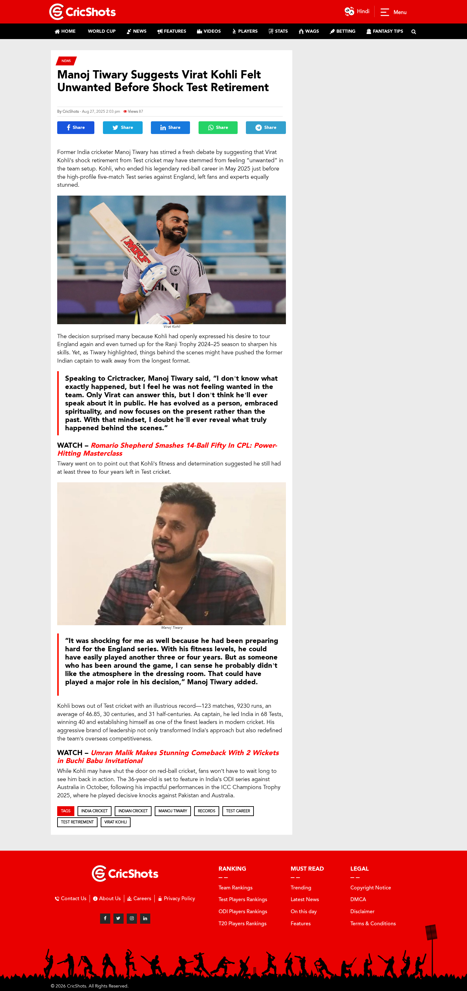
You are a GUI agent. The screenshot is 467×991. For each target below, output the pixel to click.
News (66, 61)
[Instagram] (132, 919)
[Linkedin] (145, 919)
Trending (301, 887)
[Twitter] (118, 919)
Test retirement (77, 822)
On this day (304, 911)
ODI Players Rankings (243, 911)
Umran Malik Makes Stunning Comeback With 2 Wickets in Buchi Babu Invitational (168, 756)
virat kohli (116, 822)
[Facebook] (105, 919)
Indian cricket (133, 811)
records (206, 811)
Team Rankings (236, 887)
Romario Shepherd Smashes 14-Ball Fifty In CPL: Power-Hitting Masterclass (167, 449)
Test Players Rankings (243, 899)
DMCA (358, 899)
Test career (238, 811)
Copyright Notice (370, 887)
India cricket (94, 811)
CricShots (71, 111)
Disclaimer (362, 911)
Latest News (305, 899)
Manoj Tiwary (173, 811)
